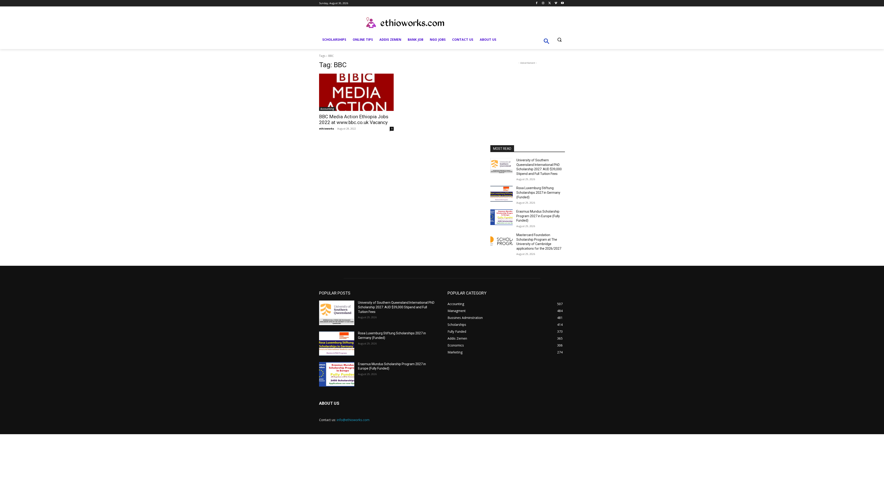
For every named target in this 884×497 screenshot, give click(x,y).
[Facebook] (536, 3)
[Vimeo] (555, 3)
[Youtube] (562, 3)
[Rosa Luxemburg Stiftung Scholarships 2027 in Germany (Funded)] (501, 194)
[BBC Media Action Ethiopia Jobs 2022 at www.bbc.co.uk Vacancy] (356, 92)
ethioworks (326, 128)
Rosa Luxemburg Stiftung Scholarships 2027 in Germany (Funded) (538, 192)
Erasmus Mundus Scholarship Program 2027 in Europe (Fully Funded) (538, 216)
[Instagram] (543, 3)
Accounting (327, 108)
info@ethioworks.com (353, 420)
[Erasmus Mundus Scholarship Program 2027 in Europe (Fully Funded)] (501, 217)
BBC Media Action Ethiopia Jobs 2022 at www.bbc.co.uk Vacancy (353, 119)
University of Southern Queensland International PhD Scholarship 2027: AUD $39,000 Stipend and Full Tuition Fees (396, 307)
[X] (549, 3)
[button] (559, 39)
